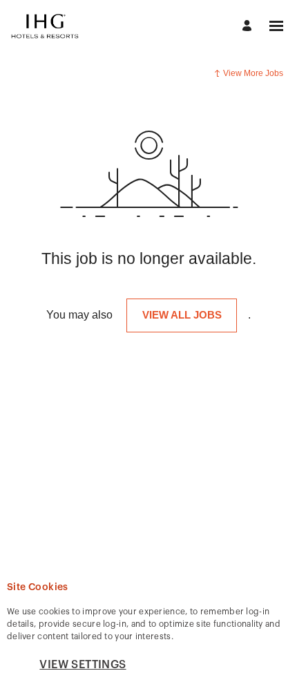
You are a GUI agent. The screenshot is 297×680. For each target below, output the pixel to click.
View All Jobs (182, 315)
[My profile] (249, 26)
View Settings (82, 664)
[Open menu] (276, 26)
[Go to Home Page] (44, 26)
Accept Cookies (214, 664)
